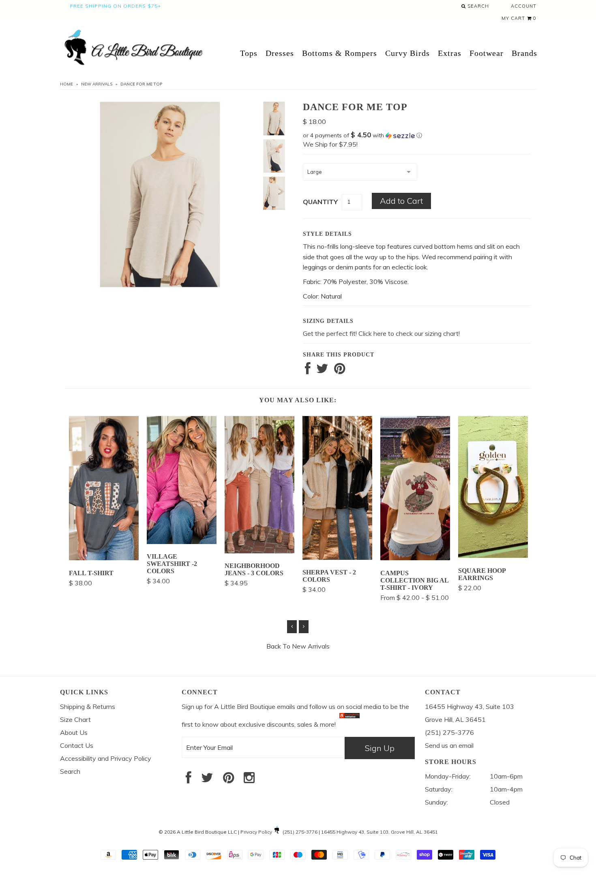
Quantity (320, 202)
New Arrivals (96, 84)
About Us (74, 732)
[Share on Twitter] (322, 371)
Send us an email (449, 745)
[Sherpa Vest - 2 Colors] (337, 557)
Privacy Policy (256, 832)
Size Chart (75, 719)
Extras (449, 53)
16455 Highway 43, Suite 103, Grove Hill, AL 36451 (379, 832)
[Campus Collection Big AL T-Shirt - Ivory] (415, 558)
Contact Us (76, 745)
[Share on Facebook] (308, 371)
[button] (417, 135)
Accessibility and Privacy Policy (105, 758)
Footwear (487, 53)
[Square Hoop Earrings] (493, 555)
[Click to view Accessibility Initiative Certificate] (349, 724)
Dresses (280, 53)
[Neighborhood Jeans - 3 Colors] (259, 551)
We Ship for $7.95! (330, 144)
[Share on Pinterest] (339, 371)
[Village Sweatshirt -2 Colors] (182, 542)
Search (477, 6)
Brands (524, 53)
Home (66, 84)
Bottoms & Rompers (339, 53)
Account (523, 6)
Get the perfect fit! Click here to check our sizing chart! (381, 333)
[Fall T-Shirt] (104, 558)
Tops (248, 53)
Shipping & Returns (87, 706)
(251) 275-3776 (300, 832)
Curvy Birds (407, 53)
